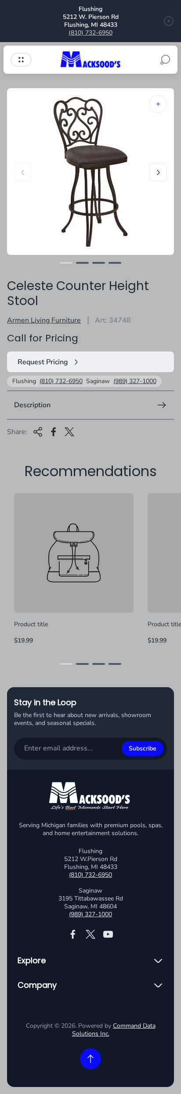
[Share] (38, 432)
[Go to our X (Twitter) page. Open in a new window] (90, 934)
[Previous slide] (25, 21)
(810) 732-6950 (90, 33)
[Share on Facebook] (53, 432)
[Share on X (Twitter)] (69, 432)
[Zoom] (158, 104)
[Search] (165, 59)
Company (37, 985)
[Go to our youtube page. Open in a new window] (108, 934)
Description (32, 405)
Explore (32, 960)
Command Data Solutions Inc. (114, 1030)
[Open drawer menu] (21, 60)
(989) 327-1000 (134, 381)
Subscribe (142, 748)
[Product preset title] (74, 553)
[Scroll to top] (90, 1058)
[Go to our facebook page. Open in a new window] (73, 934)
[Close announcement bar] (168, 21)
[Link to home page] (90, 797)
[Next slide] (156, 21)
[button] (66, 263)
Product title (31, 624)
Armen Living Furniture (44, 320)
